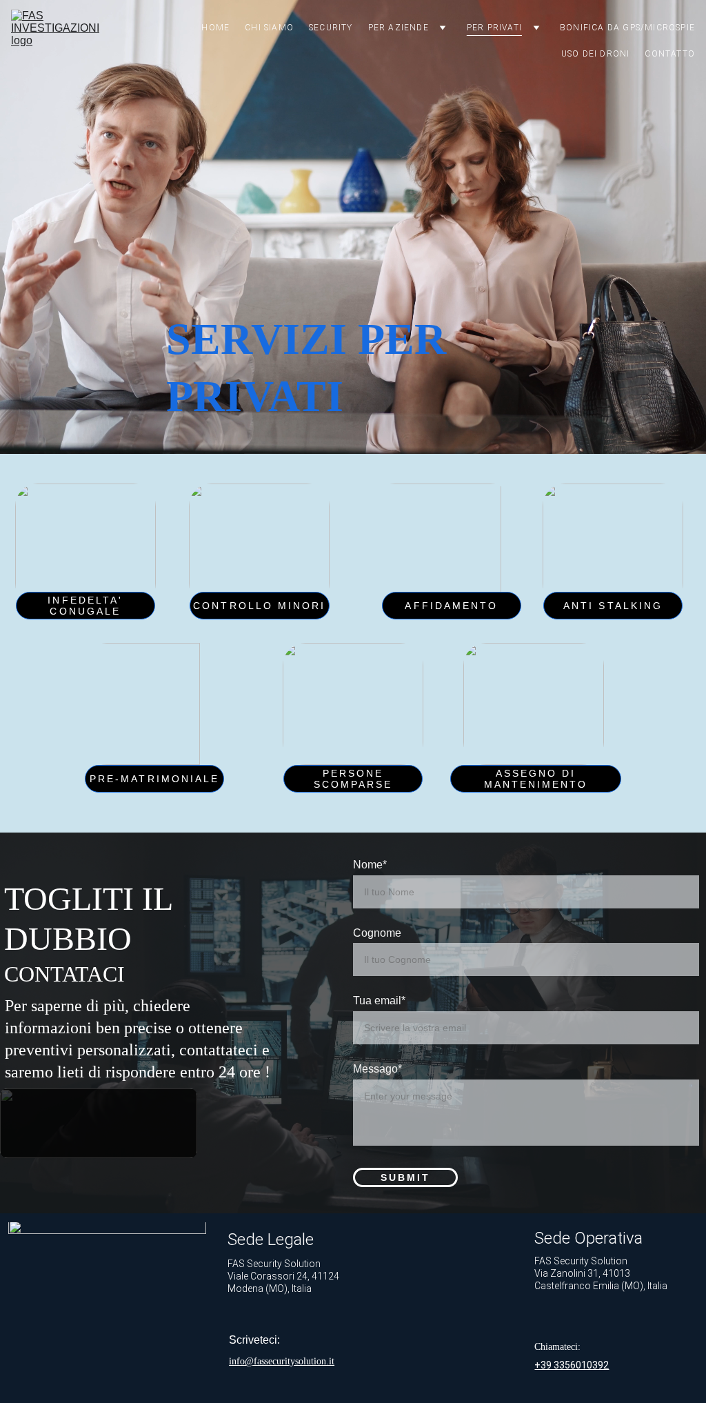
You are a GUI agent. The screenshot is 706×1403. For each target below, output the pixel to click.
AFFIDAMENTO (451, 605)
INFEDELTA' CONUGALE (85, 606)
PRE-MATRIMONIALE (154, 778)
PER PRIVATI (494, 27)
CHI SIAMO (269, 27)
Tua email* (379, 1000)
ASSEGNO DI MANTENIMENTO (536, 779)
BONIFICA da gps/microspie (627, 27)
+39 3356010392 (571, 1365)
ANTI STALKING (613, 605)
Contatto (670, 54)
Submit (405, 1177)
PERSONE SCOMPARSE (353, 779)
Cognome (377, 933)
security (331, 27)
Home (215, 27)
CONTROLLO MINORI (259, 605)
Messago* (377, 1069)
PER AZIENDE (398, 27)
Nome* (370, 864)
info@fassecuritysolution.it (281, 1361)
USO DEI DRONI (595, 54)
